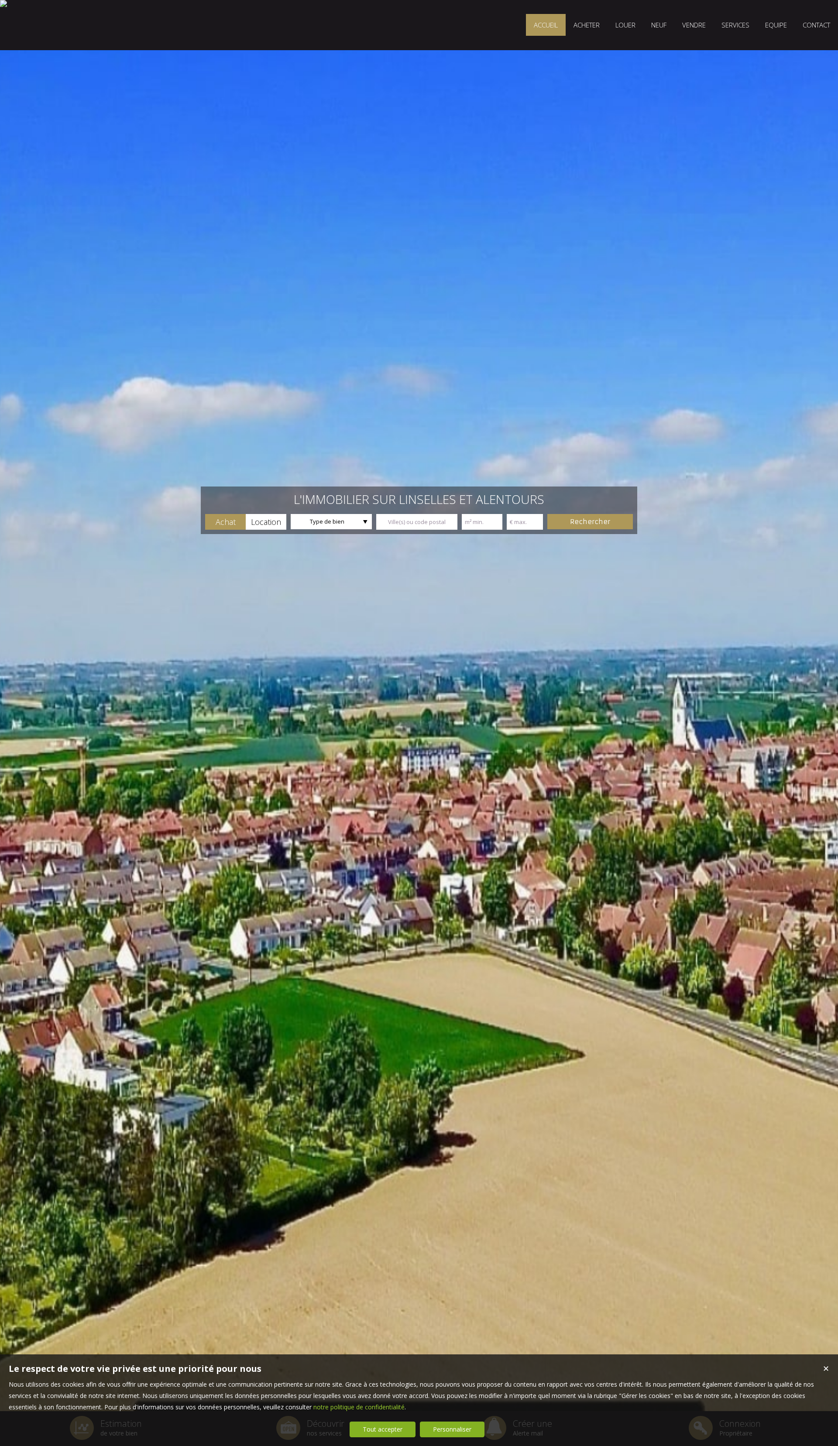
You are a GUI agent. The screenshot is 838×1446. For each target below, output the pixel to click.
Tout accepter (382, 1429)
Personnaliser (452, 1429)
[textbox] (416, 522)
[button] (225, 522)
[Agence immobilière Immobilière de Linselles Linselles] (3, 3)
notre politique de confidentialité (359, 1407)
